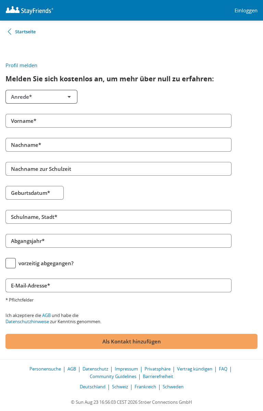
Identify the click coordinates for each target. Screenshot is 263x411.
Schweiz (120, 387)
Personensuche (45, 369)
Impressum (126, 369)
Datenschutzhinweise (27, 321)
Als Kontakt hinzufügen (131, 341)
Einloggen (246, 10)
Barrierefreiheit (158, 376)
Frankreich (145, 387)
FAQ (223, 369)
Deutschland (92, 387)
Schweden (173, 387)
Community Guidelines (113, 376)
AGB (46, 315)
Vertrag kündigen (194, 369)
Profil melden (21, 65)
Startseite (25, 31)
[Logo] (29, 10)
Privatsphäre (158, 369)
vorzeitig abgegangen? (46, 263)
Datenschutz (95, 369)
